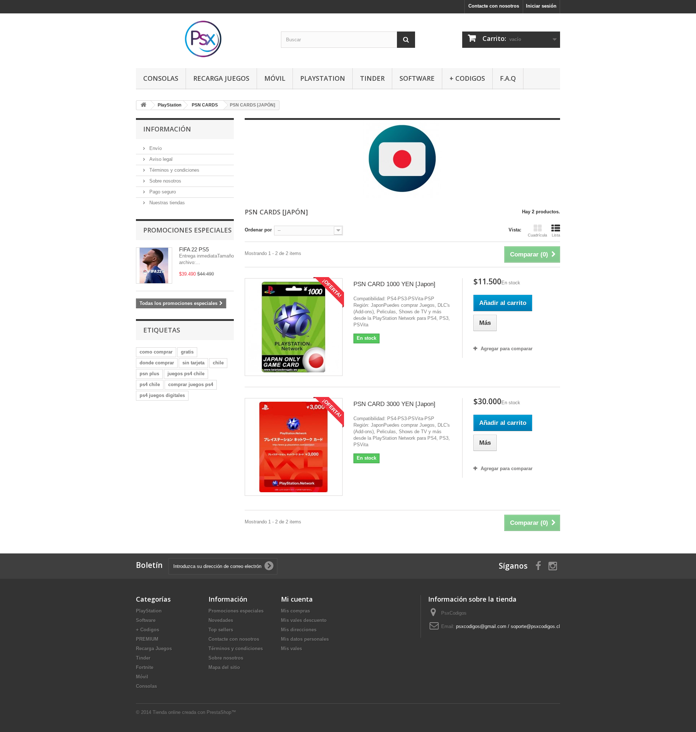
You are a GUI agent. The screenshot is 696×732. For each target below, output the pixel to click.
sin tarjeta (193, 362)
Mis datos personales (305, 639)
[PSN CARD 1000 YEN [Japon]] (293, 327)
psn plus (149, 373)
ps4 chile (150, 384)
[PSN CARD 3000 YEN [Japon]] (293, 447)
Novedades (220, 620)
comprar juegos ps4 (190, 384)
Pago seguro (162, 191)
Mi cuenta (297, 599)
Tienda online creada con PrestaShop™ (194, 712)
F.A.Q (508, 78)
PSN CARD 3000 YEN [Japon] (394, 404)
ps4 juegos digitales (162, 395)
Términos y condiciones (173, 170)
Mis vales (291, 648)
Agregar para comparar (507, 348)
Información (167, 129)
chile (218, 362)
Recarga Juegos (221, 78)
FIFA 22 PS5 (194, 249)
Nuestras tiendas (166, 202)
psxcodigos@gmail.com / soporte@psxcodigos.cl (508, 626)
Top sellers (220, 629)
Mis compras (295, 611)
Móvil (274, 78)
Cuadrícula (537, 235)
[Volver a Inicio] (143, 105)
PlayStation (322, 78)
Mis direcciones (298, 629)
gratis (187, 352)
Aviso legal (160, 159)
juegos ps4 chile (185, 373)
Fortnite (144, 667)
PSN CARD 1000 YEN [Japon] (394, 284)
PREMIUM (147, 639)
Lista (556, 235)
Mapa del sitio (224, 667)
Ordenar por (258, 230)
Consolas (160, 78)
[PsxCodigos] (203, 39)
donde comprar (157, 362)
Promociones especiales (187, 230)
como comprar (156, 352)
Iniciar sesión (541, 6)
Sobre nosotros (164, 181)
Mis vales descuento (304, 620)
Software (417, 78)
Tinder (372, 78)
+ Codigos (467, 78)
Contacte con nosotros (493, 6)
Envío (155, 148)
